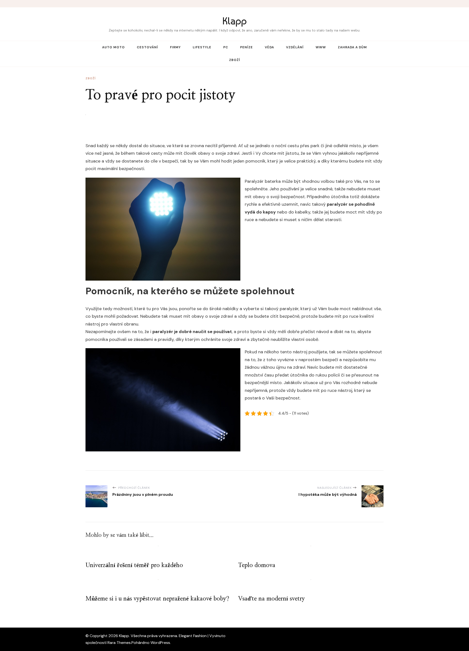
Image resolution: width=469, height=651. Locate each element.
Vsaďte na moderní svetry (271, 599)
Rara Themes (119, 642)
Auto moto (113, 47)
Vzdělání (295, 47)
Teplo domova (256, 565)
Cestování (147, 47)
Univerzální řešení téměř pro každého (134, 565)
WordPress (160, 642)
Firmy (175, 47)
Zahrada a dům (352, 47)
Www (321, 47)
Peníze (246, 47)
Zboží (234, 60)
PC (225, 47)
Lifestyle (202, 47)
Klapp (234, 21)
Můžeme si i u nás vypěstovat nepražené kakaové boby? (157, 599)
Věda (269, 47)
